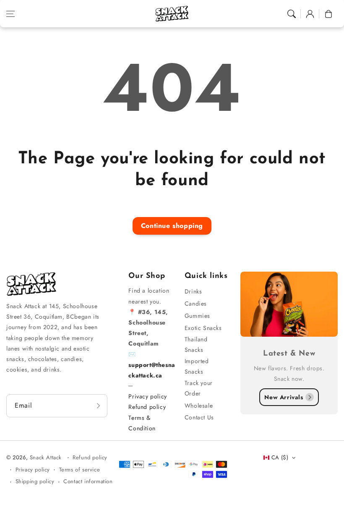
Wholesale (199, 405)
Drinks (193, 291)
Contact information (87, 481)
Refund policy (147, 407)
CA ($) (279, 457)
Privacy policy (147, 396)
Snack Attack (47, 457)
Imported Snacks (197, 366)
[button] (10, 14)
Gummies (197, 316)
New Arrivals (283, 397)
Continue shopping (172, 225)
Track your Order (199, 388)
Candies (196, 303)
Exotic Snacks (203, 328)
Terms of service (79, 470)
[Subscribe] (98, 406)
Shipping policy (35, 481)
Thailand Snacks (196, 344)
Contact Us (199, 417)
